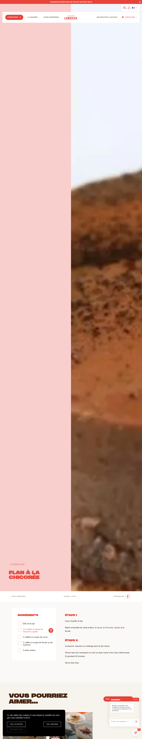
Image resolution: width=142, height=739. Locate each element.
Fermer (135, 699)
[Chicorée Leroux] (71, 17)
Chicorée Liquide (112, 627)
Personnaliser (16, 729)
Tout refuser (52, 724)
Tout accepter (16, 724)
